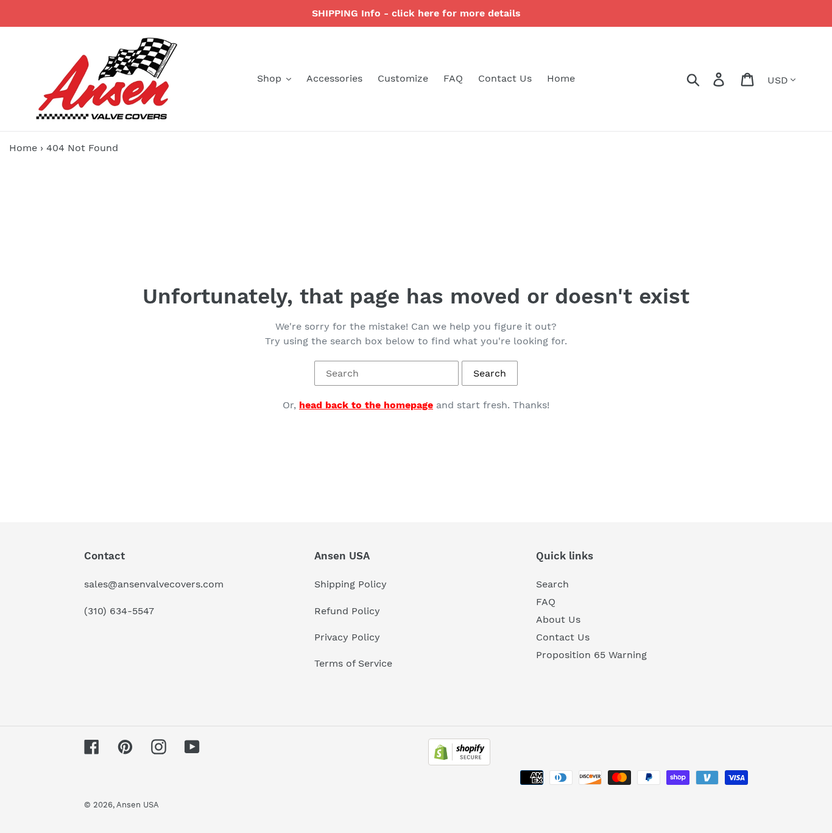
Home (23, 148)
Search (552, 584)
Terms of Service (353, 663)
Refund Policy (347, 611)
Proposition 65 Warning (591, 655)
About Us (558, 619)
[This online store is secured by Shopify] (459, 762)
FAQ (545, 602)
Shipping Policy (350, 584)
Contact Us (563, 637)
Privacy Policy (347, 637)
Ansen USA (137, 804)
